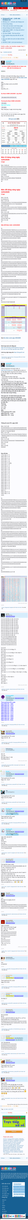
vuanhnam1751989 (6, 1143)
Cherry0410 (14, 1142)
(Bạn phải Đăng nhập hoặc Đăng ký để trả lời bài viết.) (17, 1104)
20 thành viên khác (21, 724)
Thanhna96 (8, 1152)
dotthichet (3, 689)
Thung (17, 1145)
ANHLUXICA (5, 1145)
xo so (3, 1203)
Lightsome (21, 1152)
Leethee (17, 1144)
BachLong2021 (13, 1144)
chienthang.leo (4, 852)
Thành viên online (8, 1137)
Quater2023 (22, 1139)
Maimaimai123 (4, 357)
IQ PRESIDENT (13, 1147)
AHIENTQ (5, 1141)
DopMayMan (21, 1138)
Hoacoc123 (5, 1146)
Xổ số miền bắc (5, 1186)
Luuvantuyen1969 (10, 1138)
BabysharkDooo (6, 1150)
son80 (3, 1053)
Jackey (3, 607)
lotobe (3, 724)
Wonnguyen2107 (6, 1149)
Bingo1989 (18, 1143)
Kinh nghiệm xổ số (5, 1193)
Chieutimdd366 (7, 1053)
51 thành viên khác (19, 886)
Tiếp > (17, 57)
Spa (15, 1146)
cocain (12, 1152)
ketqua (3, 1207)
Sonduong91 (16, 765)
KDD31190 (21, 1145)
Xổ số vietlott (4, 1191)
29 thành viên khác (22, 914)
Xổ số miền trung (5, 1188)
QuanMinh (16, 1138)
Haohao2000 (15, 1141)
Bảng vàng (17, 8)
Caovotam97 (20, 1150)
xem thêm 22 (6, 1153)
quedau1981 (6, 724)
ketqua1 (3, 1205)
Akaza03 (14, 1145)
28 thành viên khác (20, 689)
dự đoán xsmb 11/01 (8, 52)
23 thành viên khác (21, 784)
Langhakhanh (16, 1139)
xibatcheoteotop (10, 357)
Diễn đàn (10, 8)
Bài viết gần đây (13, 10)
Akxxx (4, 1152)
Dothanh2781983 (6, 1147)
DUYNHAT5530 (16, 1029)
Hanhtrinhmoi (16, 1152)
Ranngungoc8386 (17, 357)
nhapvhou (16, 1150)
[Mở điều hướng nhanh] (26, 14)
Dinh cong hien (10, 1141)
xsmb (3, 1201)
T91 (22, 1146)
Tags (2, 1109)
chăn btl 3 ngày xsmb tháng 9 (20, 1186)
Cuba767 (3, 802)
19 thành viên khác (22, 968)
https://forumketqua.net (7, 370)
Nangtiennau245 (13, 1149)
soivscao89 (19, 1142)
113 (13, 1139)
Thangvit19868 (19, 1147)
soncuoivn (3, 968)
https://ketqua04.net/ (19, 352)
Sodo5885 (10, 1145)
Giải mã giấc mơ (5, 1195)
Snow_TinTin (13, 1143)
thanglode (11, 607)
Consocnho (21, 1141)
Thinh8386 (10, 1139)
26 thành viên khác (18, 607)
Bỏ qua (25, 1213)
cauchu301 (19, 1146)
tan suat (3, 1209)
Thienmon (11, 1150)
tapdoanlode (15, 1003)
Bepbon (18, 1148)
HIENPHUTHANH (6, 1148)
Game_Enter (4, 886)
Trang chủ (4, 8)
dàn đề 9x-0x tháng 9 (18, 1196)
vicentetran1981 (13, 1148)
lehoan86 (18, 1149)
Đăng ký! (14, 1131)
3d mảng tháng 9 (17, 1184)
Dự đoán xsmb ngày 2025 (12, 338)
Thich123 (5, 1138)
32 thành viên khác (20, 852)
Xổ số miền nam (5, 1190)
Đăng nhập (24, 0)
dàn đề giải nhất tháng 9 (19, 1194)
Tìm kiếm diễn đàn (5, 10)
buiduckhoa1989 (11, 1146)
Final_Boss (5, 1139)
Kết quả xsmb (12, 119)
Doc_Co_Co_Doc (6, 1144)
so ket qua (4, 1213)
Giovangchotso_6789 (7, 1142)
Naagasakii (7, 607)
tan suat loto (4, 1211)
